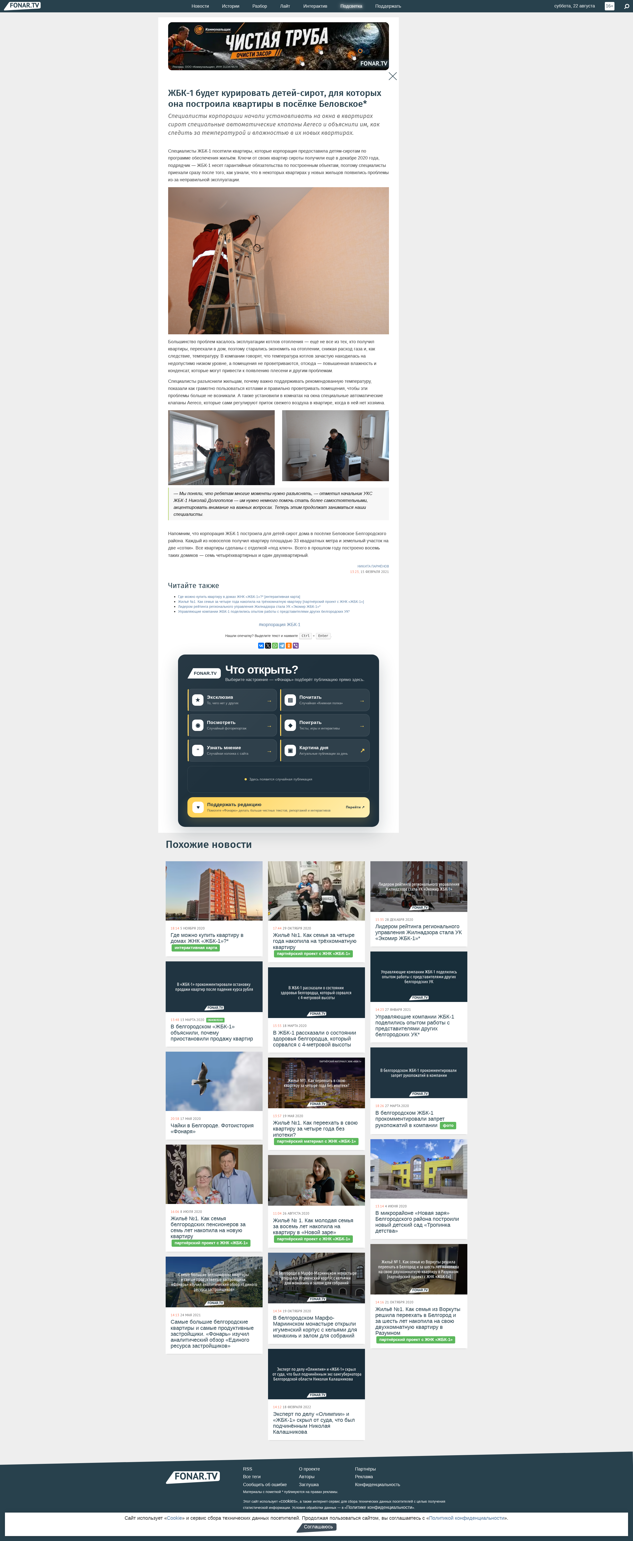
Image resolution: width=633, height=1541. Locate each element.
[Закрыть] (393, 76)
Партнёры (365, 1469)
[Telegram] (282, 646)
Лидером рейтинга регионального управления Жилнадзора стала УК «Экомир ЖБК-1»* (249, 606)
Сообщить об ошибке (265, 1485)
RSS (247, 1469)
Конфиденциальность (377, 1485)
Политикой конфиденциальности (466, 1518)
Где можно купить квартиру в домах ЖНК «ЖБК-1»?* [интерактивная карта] (239, 596)
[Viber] (296, 646)
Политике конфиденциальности (379, 1507)
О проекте (309, 1469)
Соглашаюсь (318, 1526)
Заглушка (309, 1485)
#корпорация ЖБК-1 (279, 625)
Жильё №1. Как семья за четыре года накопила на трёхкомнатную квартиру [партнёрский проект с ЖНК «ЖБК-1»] (271, 601)
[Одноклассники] (289, 646)
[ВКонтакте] (261, 646)
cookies (288, 1501)
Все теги (252, 1477)
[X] (268, 646)
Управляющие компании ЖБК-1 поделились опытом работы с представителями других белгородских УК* (264, 611)
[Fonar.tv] (22, 6)
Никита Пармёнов (373, 566)
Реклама (364, 1477)
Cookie (174, 1518)
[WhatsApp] (275, 646)
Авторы (307, 1477)
